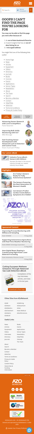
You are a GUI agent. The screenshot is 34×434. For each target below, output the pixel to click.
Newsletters (10, 88)
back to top (27, 375)
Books (8, 76)
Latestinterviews (6, 116)
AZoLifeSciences (22, 313)
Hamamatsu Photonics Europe (15, 257)
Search (8, 96)
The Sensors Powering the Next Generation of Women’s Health (22, 184)
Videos (8, 69)
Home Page (10, 60)
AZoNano (7, 306)
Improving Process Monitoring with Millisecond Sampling (16, 232)
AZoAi (19, 308)
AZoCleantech (9, 310)
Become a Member (12, 98)
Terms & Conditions (13, 108)
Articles (8, 64)
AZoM (6, 303)
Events (8, 81)
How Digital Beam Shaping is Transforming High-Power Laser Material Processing (14, 252)
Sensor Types (10, 86)
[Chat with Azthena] (29, 430)
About (8, 91)
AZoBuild (7, 315)
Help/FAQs (9, 103)
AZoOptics (8, 313)
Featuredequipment (17, 116)
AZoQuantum (21, 306)
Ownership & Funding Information (9, 368)
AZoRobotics (8, 308)
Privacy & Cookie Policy (14, 110)
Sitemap (19, 339)
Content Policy (9, 363)
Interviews (8, 334)
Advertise (9, 105)
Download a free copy (17, 289)
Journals (9, 74)
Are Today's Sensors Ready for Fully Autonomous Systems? (22, 176)
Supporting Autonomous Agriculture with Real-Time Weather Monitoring (16, 241)
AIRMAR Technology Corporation (15, 245)
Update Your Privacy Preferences (18, 428)
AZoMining (20, 303)
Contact (8, 101)
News (8, 62)
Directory (9, 72)
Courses (9, 79)
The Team (9, 93)
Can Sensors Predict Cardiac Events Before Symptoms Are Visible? (22, 193)
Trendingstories (27, 116)
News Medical (21, 310)
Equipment (10, 67)
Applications (10, 84)
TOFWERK (8, 236)
